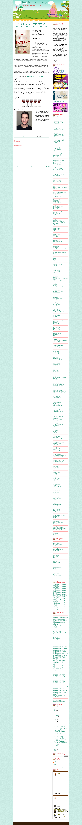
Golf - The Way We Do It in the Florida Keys (59, 626)
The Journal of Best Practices (58, 460)
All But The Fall (56, 159)
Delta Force (55, 235)
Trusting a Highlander (57, 505)
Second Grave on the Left (57, 383)
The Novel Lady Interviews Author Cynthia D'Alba (59, 593)
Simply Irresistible (56, 396)
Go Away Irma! (56, 624)
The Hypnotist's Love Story (58, 457)
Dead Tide (54, 225)
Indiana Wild (55, 297)
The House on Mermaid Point (58, 456)
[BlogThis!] (38, 136)
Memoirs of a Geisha (57, 326)
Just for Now (55, 303)
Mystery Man (55, 336)
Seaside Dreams (56, 379)
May (55, 720)
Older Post (47, 166)
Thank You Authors (56, 696)
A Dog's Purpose (56, 130)
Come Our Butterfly (56, 213)
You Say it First (56, 534)
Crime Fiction (55, 546)
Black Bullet (55, 189)
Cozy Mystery (55, 545)
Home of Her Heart (56, 287)
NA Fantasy (55, 558)
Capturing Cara (56, 201)
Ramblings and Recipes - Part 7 (59, 682)
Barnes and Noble (38, 76)
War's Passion (55, 517)
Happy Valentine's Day (57, 631)
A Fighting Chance (56, 133)
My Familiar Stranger (57, 335)
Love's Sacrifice (56, 318)
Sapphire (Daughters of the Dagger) (59, 366)
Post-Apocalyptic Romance (58, 563)
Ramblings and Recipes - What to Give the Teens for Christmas (60, 691)
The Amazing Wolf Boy (57, 423)
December (56, 711)
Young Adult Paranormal (57, 576)
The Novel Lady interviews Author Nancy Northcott (59, 609)
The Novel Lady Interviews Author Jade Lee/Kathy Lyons (59, 599)
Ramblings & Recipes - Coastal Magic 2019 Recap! (60, 647)
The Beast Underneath (57, 426)
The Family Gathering (57, 447)
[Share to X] (39, 136)
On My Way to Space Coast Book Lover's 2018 (59, 641)
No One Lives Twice (56, 341)
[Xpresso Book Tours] (60, 99)
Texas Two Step (56, 418)
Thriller (54, 570)
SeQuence (54, 376)
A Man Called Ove (56, 136)
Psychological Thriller (24, 136)
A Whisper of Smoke (57, 154)
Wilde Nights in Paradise (57, 526)
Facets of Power (56, 254)
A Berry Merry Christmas (58, 122)
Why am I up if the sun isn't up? (59, 701)
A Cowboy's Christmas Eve (58, 129)
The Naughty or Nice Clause (58, 465)
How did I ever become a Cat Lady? (59, 632)
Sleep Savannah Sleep (57, 397)
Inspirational (55, 556)
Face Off (54, 253)
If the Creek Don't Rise (57, 296)
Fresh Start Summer (57, 271)
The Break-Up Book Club (57, 435)
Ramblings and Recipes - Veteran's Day (59, 689)
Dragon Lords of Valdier (57, 241)
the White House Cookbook (58, 535)
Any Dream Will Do (56, 173)
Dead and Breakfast (56, 228)
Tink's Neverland (56, 499)
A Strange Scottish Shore (58, 148)
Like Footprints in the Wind (58, 315)
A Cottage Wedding (56, 127)
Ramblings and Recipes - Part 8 (59, 683)
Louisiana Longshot (56, 317)
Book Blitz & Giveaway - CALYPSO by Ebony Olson (60, 737)
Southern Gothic (56, 403)
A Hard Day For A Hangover (58, 134)
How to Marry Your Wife (58, 291)
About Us (21, 20)
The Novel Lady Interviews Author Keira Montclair (59, 601)
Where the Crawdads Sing (58, 522)
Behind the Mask (56, 182)
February (56, 744)
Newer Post (16, 166)
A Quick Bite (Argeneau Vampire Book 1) (60, 143)
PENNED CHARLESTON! (59, 740)
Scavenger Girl (55, 375)
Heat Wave (55, 285)
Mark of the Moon (56, 323)
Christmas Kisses (56, 208)
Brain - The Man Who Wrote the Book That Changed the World (59, 196)
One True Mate (56, 352)
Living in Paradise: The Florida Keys (60, 636)
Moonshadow (55, 332)
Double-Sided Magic (56, 239)
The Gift (54, 449)
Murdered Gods (56, 334)
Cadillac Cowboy (56, 200)
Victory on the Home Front (58, 512)
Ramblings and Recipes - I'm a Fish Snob (59, 666)
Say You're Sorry (56, 371)
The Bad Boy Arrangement (58, 424)
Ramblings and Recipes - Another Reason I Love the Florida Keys (59, 660)
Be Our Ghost (55, 177)
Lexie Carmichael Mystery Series (59, 311)
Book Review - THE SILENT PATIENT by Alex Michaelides (61, 742)
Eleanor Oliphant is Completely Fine (59, 248)
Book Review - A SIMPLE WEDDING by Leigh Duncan (60, 739)
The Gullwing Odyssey (57, 454)
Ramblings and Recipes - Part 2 (59, 676)
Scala (54, 372)
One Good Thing (56, 351)
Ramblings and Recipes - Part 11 (59, 674)
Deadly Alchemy (56, 231)
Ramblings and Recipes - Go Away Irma (59, 664)
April (56, 721)
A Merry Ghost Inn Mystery (58, 139)
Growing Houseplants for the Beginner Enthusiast (60, 279)
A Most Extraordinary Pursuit (58, 140)
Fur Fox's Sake (55, 272)
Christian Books (56, 543)
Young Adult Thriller (57, 579)
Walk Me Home (56, 514)
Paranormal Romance (57, 562)
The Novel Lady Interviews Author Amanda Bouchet (59, 587)
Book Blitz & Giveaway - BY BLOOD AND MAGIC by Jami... (61, 727)
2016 (55, 750)
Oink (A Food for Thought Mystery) (59, 348)
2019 (55, 746)
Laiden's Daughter (56, 310)
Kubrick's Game (56, 308)
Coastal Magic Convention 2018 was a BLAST (60, 618)
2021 (55, 709)
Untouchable (55, 511)
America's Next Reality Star (58, 164)
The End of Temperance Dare (58, 445)
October (56, 714)
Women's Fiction (56, 573)
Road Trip (54, 694)
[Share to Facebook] (40, 136)
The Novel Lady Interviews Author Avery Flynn (59, 589)
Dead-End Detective (56, 230)
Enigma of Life (55, 251)
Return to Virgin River (57, 363)
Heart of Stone (55, 284)
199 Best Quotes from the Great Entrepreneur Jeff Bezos (59, 118)
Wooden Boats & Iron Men (58, 529)
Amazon (29, 76)
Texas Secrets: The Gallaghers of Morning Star (59, 417)
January (56, 745)
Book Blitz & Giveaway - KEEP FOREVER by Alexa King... (60, 724)
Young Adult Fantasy (57, 575)
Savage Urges (55, 369)
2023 (55, 706)
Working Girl (55, 530)
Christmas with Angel (57, 209)
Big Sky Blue (55, 188)
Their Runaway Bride (57, 498)
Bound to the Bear (56, 194)
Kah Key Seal (55, 305)
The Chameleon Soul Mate (58, 436)
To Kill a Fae (55, 502)
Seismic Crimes (56, 386)
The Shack (55, 480)
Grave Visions (55, 277)
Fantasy (54, 552)
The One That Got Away (57, 469)
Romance (54, 564)
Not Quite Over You (56, 347)
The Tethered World (56, 490)
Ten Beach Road (56, 415)
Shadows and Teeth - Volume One (59, 391)
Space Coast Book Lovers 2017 (59, 695)
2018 (55, 748)
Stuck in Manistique (56, 409)
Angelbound (55, 170)
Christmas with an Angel (57, 211)
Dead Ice (54, 224)
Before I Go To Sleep (57, 180)
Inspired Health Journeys (57, 298)
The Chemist (55, 437)
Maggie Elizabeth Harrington (58, 320)
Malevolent (55, 322)
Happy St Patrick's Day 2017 (58, 630)
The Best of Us (55, 430)
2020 (55, 710)
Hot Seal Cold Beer (56, 290)
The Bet (54, 431)
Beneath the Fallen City (57, 183)
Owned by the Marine (57, 353)
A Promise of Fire (56, 141)
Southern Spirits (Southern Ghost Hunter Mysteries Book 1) (59, 405)
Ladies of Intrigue (56, 309)
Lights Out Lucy (56, 314)
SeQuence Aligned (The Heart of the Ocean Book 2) (60, 378)
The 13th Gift (55, 420)
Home (15, 20)
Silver (54, 395)
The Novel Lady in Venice (57, 697)
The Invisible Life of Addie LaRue (59, 459)
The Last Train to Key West (58, 462)
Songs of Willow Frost (57, 402)
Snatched (54, 398)
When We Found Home (57, 520)
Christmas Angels (56, 207)
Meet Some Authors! (57, 637)
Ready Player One (56, 358)
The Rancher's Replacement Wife (59, 474)
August (56, 716)
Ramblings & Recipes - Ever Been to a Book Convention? (60, 649)
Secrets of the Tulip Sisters (58, 385)
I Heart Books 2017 (56, 633)
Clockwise (55, 212)
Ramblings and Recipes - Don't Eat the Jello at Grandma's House (60, 662)
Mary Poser (55, 324)
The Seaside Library (56, 478)
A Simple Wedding (56, 147)
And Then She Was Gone (57, 168)
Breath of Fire (55, 197)
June (55, 719)
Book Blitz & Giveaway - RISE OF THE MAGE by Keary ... (61, 729)
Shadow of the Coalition (57, 390)
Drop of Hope (55, 243)
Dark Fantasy (55, 548)
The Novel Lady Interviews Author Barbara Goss (59, 591)
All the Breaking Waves (57, 162)
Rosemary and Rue (56, 364)
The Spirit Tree (56, 485)
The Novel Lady (33, 2)
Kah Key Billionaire (56, 304)
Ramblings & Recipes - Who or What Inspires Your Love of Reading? (60, 656)
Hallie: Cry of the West (57, 280)
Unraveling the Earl (56, 510)
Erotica (54, 551)
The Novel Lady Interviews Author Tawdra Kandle (59, 585)
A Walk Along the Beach (57, 150)
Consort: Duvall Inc (56, 217)
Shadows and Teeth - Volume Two (59, 392)
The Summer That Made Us (58, 486)
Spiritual (54, 569)
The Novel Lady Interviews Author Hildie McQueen (59, 597)
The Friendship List (56, 448)
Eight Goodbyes (55, 247)
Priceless (54, 354)
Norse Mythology (56, 342)
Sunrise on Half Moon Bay (58, 411)
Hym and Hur (55, 293)
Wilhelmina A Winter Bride (58, 527)
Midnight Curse (56, 328)
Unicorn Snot (55, 699)
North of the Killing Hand (58, 344)
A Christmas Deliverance (57, 124)
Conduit (54, 214)
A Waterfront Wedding (57, 153)
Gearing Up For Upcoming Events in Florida (59, 623)
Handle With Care (56, 281)
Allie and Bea (55, 163)
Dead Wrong (55, 227)
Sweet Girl (55, 412)
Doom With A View (56, 237)
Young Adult (55, 574)
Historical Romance (56, 555)
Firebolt (54, 261)
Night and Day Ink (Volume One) (59, 338)
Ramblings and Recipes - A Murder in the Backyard (60, 658)
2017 (55, 749)
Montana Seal (55, 330)
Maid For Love (55, 321)
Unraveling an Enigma (57, 509)
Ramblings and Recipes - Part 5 (59, 680)
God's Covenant (56, 273)
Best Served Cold (56, 186)
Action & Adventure (56, 540)
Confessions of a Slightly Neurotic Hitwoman (59, 216)
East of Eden (55, 245)
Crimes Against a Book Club (58, 221)
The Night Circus (56, 467)
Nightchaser (55, 339)
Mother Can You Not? (57, 333)
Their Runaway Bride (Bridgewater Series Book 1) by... (60, 731)
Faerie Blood (55, 255)
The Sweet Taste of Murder (58, 487)
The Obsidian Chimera (57, 468)
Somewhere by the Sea (57, 401)
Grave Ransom (55, 276)
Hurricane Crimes (56, 292)
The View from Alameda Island (59, 496)
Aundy (54, 176)
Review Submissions (32, 20)
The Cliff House (56, 441)
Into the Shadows (56, 299)
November (56, 712)
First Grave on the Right (57, 264)
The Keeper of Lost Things (58, 461)
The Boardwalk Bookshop (57, 432)
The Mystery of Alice (57, 463)
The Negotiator (55, 466)
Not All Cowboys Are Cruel (58, 345)
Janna (55, 761)
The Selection (55, 479)
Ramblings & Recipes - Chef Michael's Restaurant (60, 644)
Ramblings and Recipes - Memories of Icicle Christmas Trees (60, 668)
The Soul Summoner (56, 484)
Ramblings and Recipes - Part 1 (59, 671)
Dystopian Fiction (56, 550)
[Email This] (37, 136)
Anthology (55, 542)
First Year (55, 265)
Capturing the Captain (57, 202)
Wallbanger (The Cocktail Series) (59, 515)
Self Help (54, 568)
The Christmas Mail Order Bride (59, 439)
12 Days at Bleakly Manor (58, 116)
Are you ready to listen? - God (58, 174)
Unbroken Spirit (56, 508)
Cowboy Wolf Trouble (57, 220)
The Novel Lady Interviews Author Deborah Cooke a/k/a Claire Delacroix (60, 595)
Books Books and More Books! (58, 614)
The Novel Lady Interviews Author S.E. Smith (59, 605)
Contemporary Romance (57, 544)
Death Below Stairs (56, 233)
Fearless (54, 259)
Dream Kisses (55, 242)
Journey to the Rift (56, 302)
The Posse (55, 473)
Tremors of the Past (57, 504)
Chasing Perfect (56, 205)
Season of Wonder (56, 380)
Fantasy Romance (56, 554)
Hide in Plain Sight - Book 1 (58, 286)
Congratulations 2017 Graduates (59, 619)
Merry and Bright (56, 327)
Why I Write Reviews (57, 700)
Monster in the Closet (57, 329)
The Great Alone (56, 453)
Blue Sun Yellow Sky (57, 193)
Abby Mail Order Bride (57, 155)
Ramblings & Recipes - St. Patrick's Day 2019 (59, 652)
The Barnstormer (56, 425)
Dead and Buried (56, 229)
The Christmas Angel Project (58, 438)
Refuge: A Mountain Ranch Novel (59, 360)
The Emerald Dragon (57, 444)
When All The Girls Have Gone (59, 518)
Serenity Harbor (56, 389)
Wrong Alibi (55, 532)
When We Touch (56, 521)
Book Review (16, 136)
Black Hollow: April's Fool (58, 191)
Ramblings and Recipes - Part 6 (59, 681)
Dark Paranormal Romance (58, 549)
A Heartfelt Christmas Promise (59, 135)
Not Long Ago (55, 346)
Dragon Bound (55, 240)
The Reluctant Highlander (57, 475)
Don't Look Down (56, 236)
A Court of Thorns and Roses (58, 128)
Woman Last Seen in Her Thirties (59, 528)
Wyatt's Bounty (56, 533)
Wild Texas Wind (56, 524)
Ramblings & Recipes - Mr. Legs (59, 650)
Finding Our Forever (57, 260)
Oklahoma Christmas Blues (58, 350)
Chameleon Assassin (57, 203)
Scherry (55, 762)
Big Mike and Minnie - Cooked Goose (60, 187)
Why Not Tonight (56, 523)
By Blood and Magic (56, 199)
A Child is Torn (56, 123)
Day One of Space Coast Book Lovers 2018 (60, 621)
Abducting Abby (56, 156)
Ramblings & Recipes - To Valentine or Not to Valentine (60, 654)
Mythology (55, 557)
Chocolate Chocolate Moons (58, 206)
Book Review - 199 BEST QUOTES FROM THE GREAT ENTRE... (60, 734)
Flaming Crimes (56, 267)
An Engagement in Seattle (58, 167)
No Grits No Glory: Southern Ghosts (60, 340)
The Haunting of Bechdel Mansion (59, 455)
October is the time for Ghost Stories (60, 639)
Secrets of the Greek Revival (58, 384)
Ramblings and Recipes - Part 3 (59, 677)
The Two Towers (56, 493)
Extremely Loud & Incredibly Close (59, 252)
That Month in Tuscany (57, 419)
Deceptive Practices (56, 234)
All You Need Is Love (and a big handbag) (59, 161)
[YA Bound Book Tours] (60, 111)
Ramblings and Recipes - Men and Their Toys (59, 670)
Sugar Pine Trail (56, 410)
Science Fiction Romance (57, 567)
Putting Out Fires (56, 357)
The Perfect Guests (56, 472)
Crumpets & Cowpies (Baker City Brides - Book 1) (59, 223)
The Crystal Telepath (57, 443)
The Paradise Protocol (57, 471)
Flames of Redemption (57, 266)
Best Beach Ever (56, 185)
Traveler (54, 503)
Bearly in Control (56, 179)
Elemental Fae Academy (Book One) (59, 249)
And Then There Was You (58, 169)
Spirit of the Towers (57, 406)
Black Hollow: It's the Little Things (59, 192)
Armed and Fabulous (56, 175)
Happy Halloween (56, 627)
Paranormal (55, 561)
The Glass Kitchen (56, 451)
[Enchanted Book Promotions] (60, 101)
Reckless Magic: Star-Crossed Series (60, 359)
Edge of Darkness (56, 246)
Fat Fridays (55, 258)
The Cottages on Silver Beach (58, 442)
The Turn (54, 491)
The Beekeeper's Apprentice (58, 429)
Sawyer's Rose (55, 370)
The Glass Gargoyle (56, 450)
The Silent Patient (56, 481)
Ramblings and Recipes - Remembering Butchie (60, 686)
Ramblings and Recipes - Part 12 (59, 675)
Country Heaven (56, 219)
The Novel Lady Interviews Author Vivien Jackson (59, 607)
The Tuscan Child (56, 492)
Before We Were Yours (57, 181)
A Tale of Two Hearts (57, 149)
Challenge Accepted (56, 616)
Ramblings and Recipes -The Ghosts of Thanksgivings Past (60, 693)
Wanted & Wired (56, 516)
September (57, 715)
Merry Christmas (56, 638)
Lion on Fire (55, 316)
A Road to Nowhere (56, 144)
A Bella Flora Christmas (57, 121)
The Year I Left (56, 497)
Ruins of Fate (55, 365)
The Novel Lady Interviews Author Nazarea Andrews (59, 603)
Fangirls (54, 257)
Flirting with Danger (57, 270)
